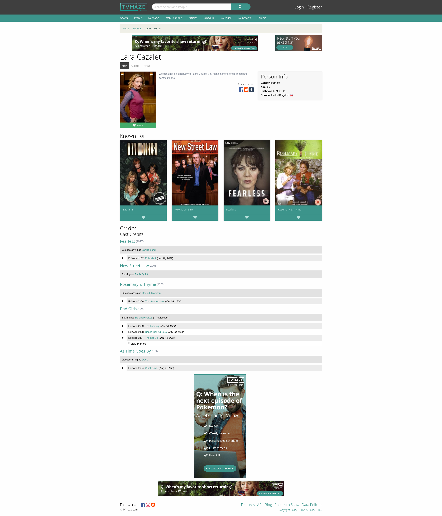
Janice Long (149, 249)
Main (124, 65)
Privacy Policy (307, 510)
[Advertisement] (195, 43)
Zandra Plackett (143, 317)
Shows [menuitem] (124, 18)
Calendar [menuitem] (226, 18)
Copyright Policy (288, 510)
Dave (145, 359)
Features (248, 505)
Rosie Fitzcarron (151, 293)
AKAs (147, 65)
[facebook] (241, 90)
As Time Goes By (135, 351)
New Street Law (183, 209)
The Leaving (152, 326)
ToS (320, 510)
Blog (268, 505)
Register (314, 7)
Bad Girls (128, 209)
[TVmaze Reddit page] (153, 505)
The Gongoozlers (155, 301)
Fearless (231, 209)
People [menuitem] (138, 18)
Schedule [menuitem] (209, 18)
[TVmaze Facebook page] (143, 505)
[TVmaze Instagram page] (148, 505)
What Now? (151, 368)
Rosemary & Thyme (289, 209)
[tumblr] (251, 90)
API (259, 505)
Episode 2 (150, 258)
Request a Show (286, 505)
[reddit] (246, 90)
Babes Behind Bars (156, 332)
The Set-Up (151, 337)
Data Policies (312, 505)
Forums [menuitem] (261, 18)
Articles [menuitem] (193, 18)
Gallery (135, 65)
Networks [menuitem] (153, 18)
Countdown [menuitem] (244, 18)
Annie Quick (141, 274)
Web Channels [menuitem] (174, 18)
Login (299, 7)
